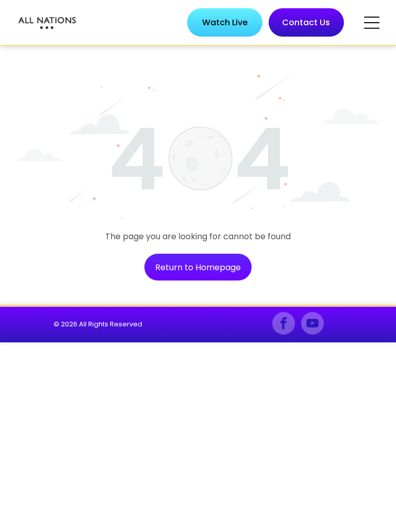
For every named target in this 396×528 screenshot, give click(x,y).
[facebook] (283, 324)
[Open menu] (372, 22)
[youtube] (312, 324)
